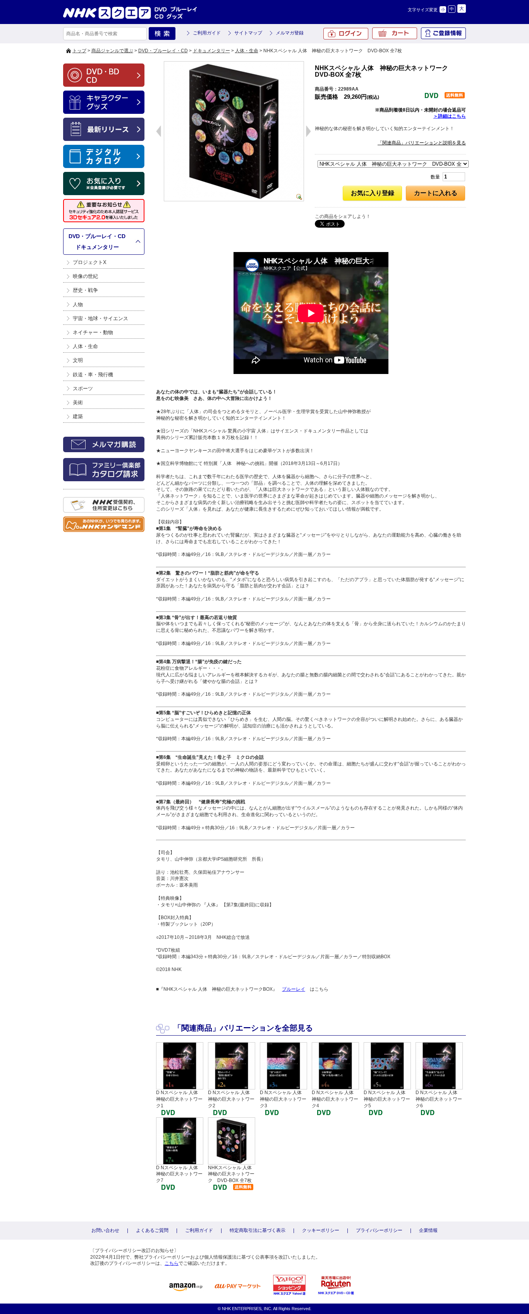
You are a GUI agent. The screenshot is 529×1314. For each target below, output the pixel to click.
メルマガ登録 (290, 33)
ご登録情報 (443, 33)
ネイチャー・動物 (93, 332)
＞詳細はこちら (449, 116)
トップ (79, 50)
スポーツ (83, 388)
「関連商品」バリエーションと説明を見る (422, 143)
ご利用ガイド (207, 33)
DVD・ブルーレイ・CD (163, 50)
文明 (78, 360)
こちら (172, 1263)
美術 (78, 402)
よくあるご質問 (152, 1230)
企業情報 (428, 1230)
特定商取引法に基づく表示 (257, 1230)
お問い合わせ (105, 1230)
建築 (78, 416)
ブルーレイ (293, 989)
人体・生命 (246, 50)
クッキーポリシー (320, 1230)
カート (394, 33)
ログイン (345, 33)
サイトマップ (248, 33)
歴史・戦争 (85, 290)
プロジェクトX (89, 262)
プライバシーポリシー (379, 1230)
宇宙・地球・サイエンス (100, 318)
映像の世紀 (85, 276)
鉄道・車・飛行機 (93, 374)
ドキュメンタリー (211, 50)
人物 (78, 304)
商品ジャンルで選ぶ (112, 50)
